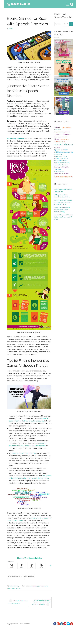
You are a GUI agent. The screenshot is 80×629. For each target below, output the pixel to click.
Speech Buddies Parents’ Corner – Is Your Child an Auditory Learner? (41, 602)
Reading (57, 147)
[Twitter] (68, 623)
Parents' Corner (61, 174)
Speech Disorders (29, 576)
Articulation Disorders (61, 165)
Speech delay (58, 154)
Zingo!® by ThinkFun (15, 138)
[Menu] (67, 4)
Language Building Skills (61, 167)
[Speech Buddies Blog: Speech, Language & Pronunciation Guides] (18, 4)
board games (33, 586)
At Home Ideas (66, 127)
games (40, 586)
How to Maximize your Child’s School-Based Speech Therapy (62, 210)
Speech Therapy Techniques (16, 579)
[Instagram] (61, 623)
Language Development (15, 576)
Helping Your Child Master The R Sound (63, 190)
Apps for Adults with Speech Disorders (18, 602)
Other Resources (59, 171)
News (56, 139)
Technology (57, 169)
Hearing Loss (64, 139)
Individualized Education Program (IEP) (66, 152)
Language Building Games (62, 132)
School (57, 127)
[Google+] (58, 623)
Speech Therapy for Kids (61, 163)
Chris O (11, 28)
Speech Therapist (61, 150)
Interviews (57, 130)
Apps (65, 156)
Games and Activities (61, 137)
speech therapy (16, 588)
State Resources (59, 141)
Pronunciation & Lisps (61, 158)
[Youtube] (71, 623)
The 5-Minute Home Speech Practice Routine (62, 196)
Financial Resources (60, 160)
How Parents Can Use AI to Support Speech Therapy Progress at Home (63, 202)
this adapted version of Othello (24, 453)
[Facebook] (54, 623)
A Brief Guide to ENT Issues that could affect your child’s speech (63, 217)
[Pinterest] (64, 623)
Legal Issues (58, 156)
